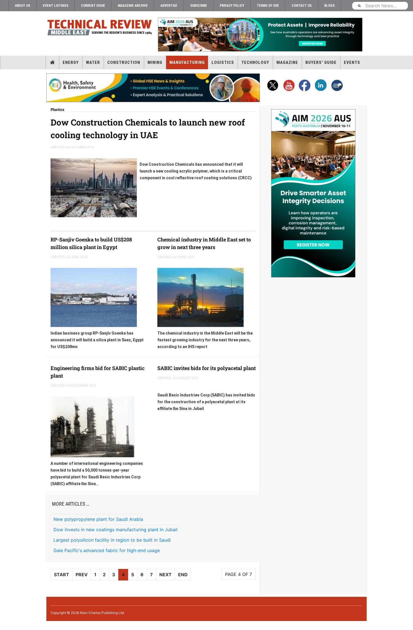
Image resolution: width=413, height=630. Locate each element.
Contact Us (302, 6)
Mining (155, 62)
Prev (82, 574)
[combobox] (380, 5)
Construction (123, 62)
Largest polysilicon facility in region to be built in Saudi (112, 540)
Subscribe (198, 6)
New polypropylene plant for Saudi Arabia (98, 519)
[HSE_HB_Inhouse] (153, 88)
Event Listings (55, 6)
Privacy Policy (232, 6)
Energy (71, 62)
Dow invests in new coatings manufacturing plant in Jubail (115, 529)
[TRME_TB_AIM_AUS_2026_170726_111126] (259, 34)
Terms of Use (268, 6)
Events (352, 62)
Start (61, 574)
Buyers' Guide (321, 62)
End (183, 574)
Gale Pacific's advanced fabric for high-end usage (106, 550)
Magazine (287, 62)
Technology (255, 62)
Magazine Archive (133, 6)
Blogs (329, 6)
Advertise (168, 6)
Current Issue (93, 6)
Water (93, 62)
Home (52, 62)
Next (165, 574)
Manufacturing (187, 62)
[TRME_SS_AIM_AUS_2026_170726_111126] (313, 193)
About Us (22, 6)
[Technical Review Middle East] (99, 28)
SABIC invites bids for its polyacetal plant (206, 368)
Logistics (223, 62)
